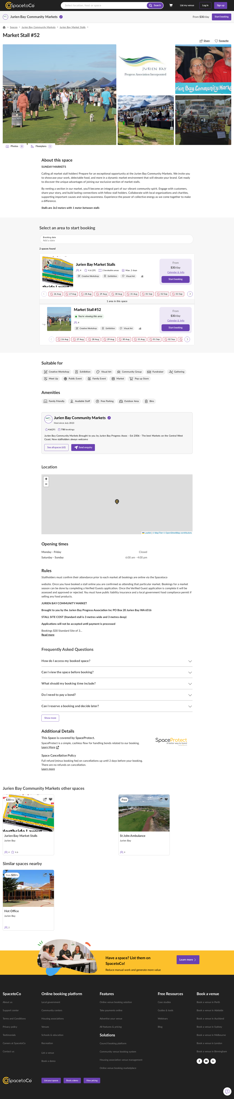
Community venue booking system (118, 1052)
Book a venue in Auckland (210, 1019)
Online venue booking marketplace (118, 1068)
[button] (59, 94)
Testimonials (9, 1035)
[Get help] (227, 1091)
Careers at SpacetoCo (14, 1043)
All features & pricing (111, 1027)
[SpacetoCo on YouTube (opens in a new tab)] (206, 1061)
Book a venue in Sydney (209, 1027)
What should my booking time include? (68, 683)
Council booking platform (113, 1043)
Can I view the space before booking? (67, 672)
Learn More (48, 747)
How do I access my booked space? (65, 661)
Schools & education (52, 1035)
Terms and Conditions (14, 1019)
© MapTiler (158, 532)
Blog (160, 1027)
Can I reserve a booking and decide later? (70, 706)
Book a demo (48, 1061)
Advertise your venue (111, 1019)
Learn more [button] (48, 769)
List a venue (47, 1053)
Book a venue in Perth (208, 1002)
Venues (45, 1027)
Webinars (163, 1019)
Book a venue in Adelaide (210, 1010)
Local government (50, 1002)
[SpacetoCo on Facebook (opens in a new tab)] (199, 1061)
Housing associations (52, 1019)
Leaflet (147, 532)
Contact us (8, 1051)
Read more (47, 635)
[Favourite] (50, 799)
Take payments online (111, 1010)
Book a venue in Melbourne (211, 1035)
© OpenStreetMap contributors (177, 532)
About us (7, 1002)
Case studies (164, 1002)
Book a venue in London (209, 1043)
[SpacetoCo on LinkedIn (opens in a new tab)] (213, 1061)
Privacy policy (10, 1027)
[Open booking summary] (171, 5)
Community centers (51, 1010)
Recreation (47, 1043)
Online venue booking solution (116, 1002)
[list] (20, 1027)
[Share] (45, 799)
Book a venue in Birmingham (212, 1051)
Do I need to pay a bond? (58, 695)
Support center (11, 1010)
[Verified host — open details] (61, 17)
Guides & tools (165, 1010)
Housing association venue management (121, 1060)
